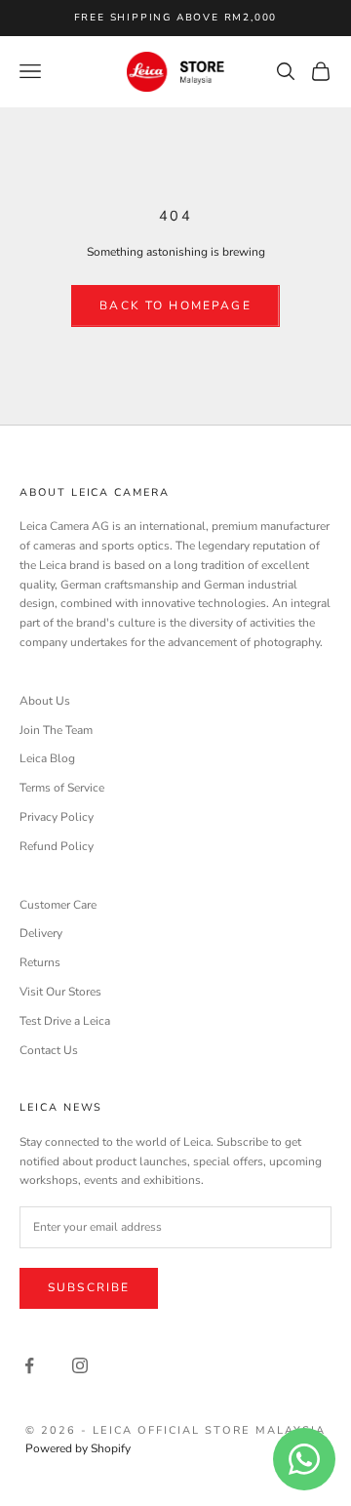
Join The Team (56, 730)
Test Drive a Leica (65, 1021)
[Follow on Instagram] (80, 1365)
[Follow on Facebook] (29, 1365)
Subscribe (89, 1287)
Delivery (41, 933)
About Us (45, 701)
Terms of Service (62, 787)
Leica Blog (47, 758)
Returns (40, 962)
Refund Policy (57, 846)
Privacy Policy (57, 817)
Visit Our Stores (60, 991)
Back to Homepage (175, 305)
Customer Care (58, 905)
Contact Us (49, 1050)
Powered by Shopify (78, 1448)
